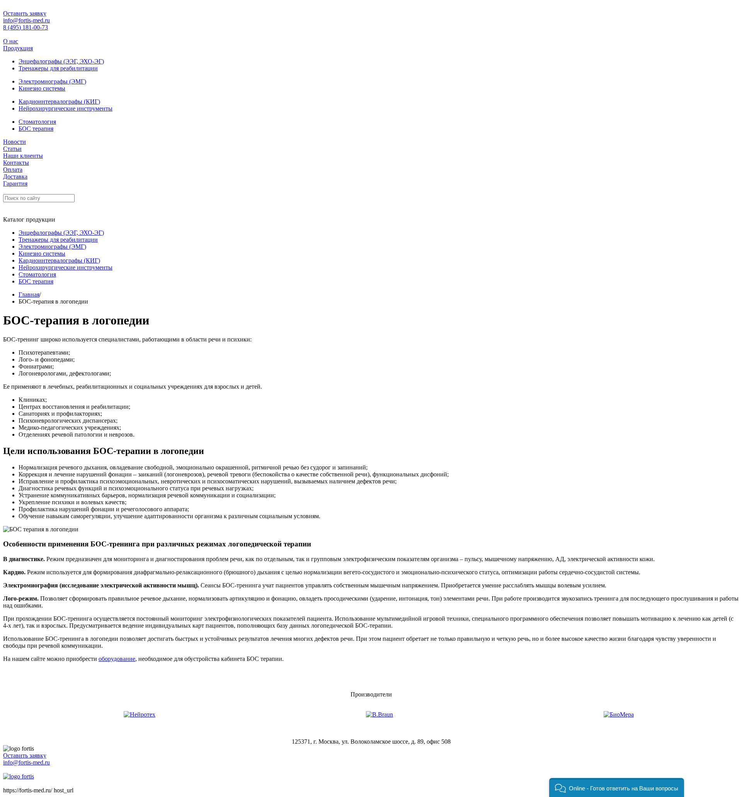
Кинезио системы (42, 88)
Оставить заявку (24, 13)
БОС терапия (36, 128)
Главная (29, 294)
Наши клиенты (23, 155)
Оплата (12, 169)
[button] (616, 787)
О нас (10, 41)
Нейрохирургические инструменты (65, 108)
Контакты (16, 162)
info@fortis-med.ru (26, 20)
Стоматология (37, 121)
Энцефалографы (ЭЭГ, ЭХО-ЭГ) (61, 61)
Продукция (18, 48)
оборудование (117, 658)
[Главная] (18, 776)
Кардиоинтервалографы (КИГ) (59, 101)
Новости (14, 141)
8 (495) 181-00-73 (25, 27)
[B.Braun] (379, 714)
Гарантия (15, 183)
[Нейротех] (139, 714)
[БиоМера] (619, 714)
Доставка (15, 176)
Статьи (12, 148)
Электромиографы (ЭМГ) (52, 81)
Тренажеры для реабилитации (58, 68)
